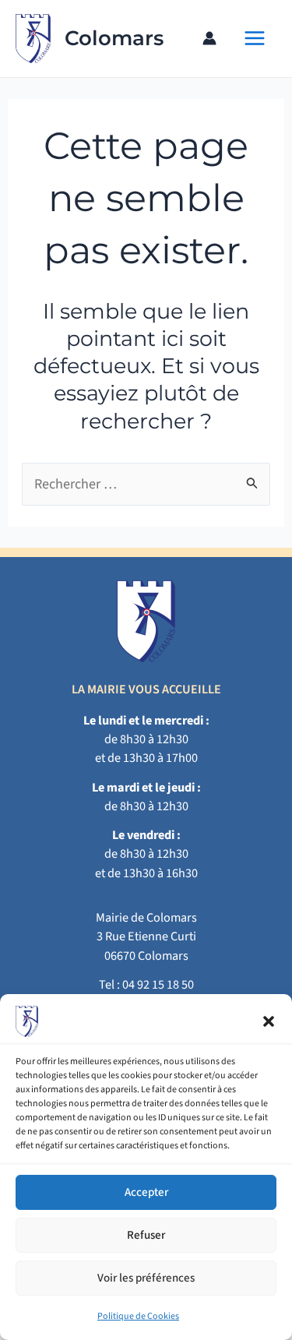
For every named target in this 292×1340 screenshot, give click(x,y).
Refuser (146, 1235)
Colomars (114, 38)
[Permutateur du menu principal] (254, 38)
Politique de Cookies (138, 1316)
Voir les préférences (146, 1278)
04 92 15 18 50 (158, 984)
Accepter (146, 1192)
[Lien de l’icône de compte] (209, 38)
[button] (268, 1021)
